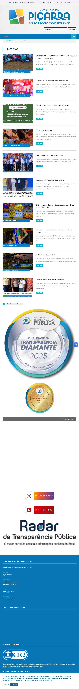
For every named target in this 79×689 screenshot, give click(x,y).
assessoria (46, 664)
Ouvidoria (5, 599)
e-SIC (11, 599)
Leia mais (24, 680)
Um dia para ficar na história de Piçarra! (50, 155)
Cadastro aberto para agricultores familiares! (52, 105)
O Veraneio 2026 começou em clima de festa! (52, 81)
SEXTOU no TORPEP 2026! (45, 255)
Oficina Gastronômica (44, 130)
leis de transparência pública (25, 667)
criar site (14, 664)
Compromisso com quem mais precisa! (50, 180)
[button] (67, 419)
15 (18, 304)
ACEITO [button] (14, 684)
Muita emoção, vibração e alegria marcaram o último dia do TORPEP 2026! (55, 206)
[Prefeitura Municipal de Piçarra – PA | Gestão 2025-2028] (39, 16)
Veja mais (39, 69)
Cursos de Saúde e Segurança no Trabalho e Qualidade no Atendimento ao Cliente (56, 57)
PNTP (10, 671)
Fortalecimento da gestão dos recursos (50, 280)
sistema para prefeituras (26, 664)
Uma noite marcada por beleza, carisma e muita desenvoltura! (53, 231)
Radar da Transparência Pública (23, 671)
